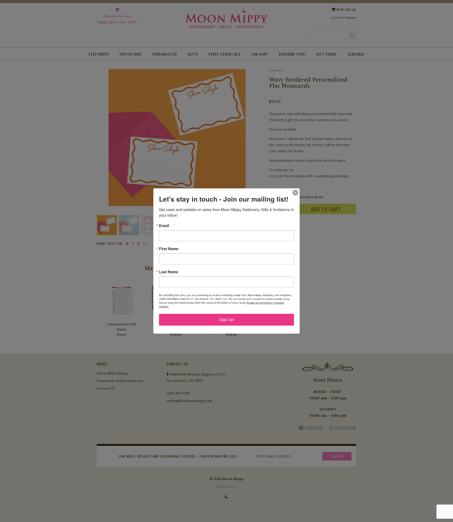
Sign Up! (226, 320)
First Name (168, 249)
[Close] (295, 192)
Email (164, 226)
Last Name (168, 272)
